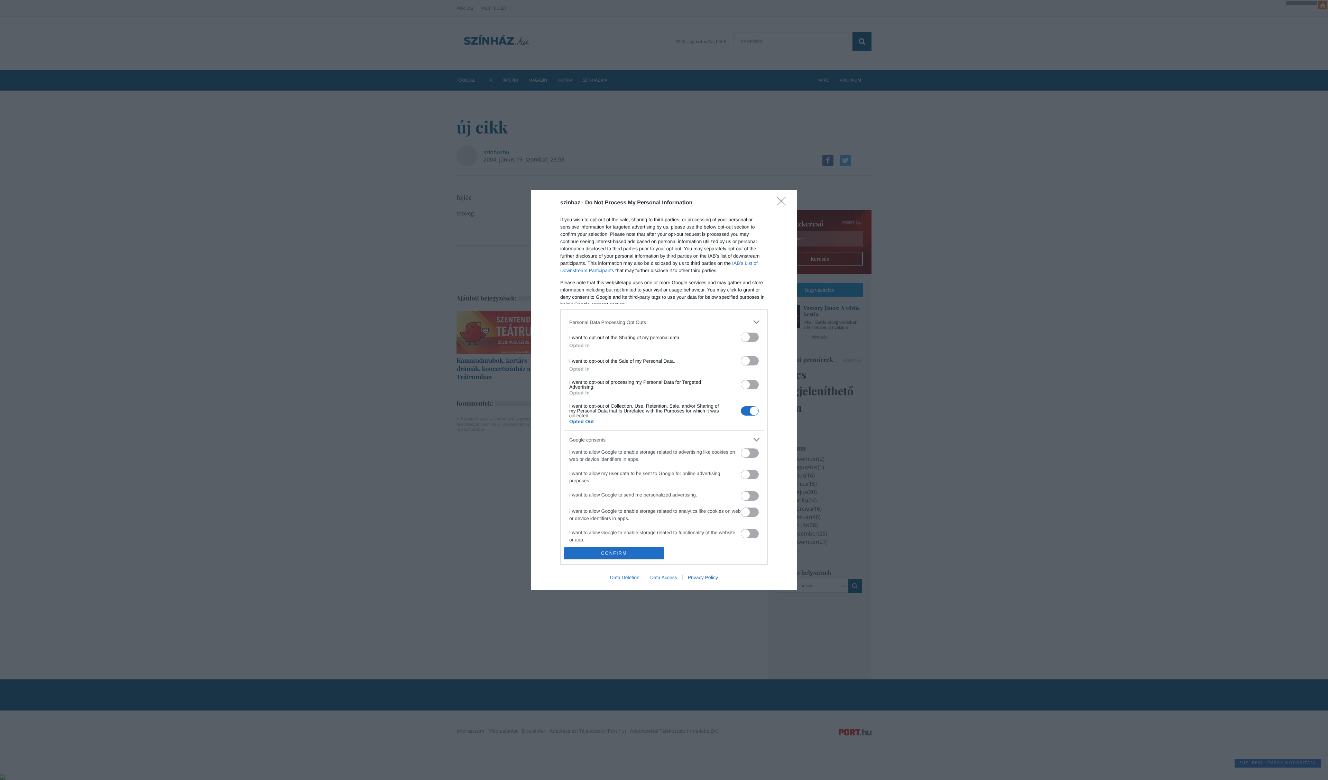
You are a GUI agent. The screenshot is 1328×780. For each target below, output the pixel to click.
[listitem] (664, 322)
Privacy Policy (703, 577)
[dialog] (664, 390)
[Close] (783, 203)
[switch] (750, 337)
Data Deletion (624, 577)
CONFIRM (614, 553)
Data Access (663, 577)
